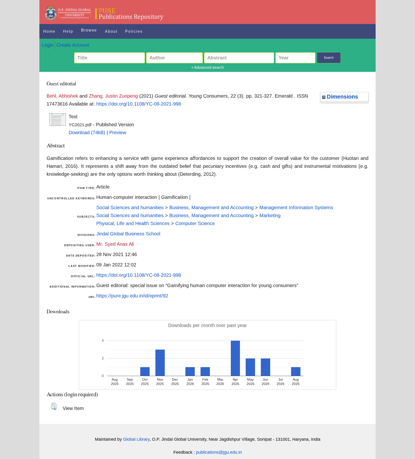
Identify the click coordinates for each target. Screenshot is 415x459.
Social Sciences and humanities (130, 207)
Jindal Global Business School (128, 233)
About (111, 31)
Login (47, 45)
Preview (117, 132)
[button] (53, 406)
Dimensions (341, 97)
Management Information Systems (296, 207)
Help (68, 31)
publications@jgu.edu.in (219, 452)
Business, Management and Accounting (211, 207)
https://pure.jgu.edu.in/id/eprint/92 (132, 295)
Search (329, 57)
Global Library (136, 439)
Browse (89, 30)
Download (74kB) (87, 132)
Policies (134, 31)
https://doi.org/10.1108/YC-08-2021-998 (138, 104)
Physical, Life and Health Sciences (133, 223)
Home (49, 31)
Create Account (72, 45)
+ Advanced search (207, 67)
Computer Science (195, 223)
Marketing (270, 215)
